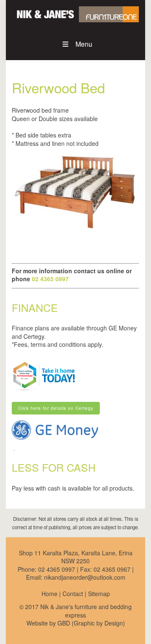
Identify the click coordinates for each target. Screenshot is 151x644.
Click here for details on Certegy (49, 405)
